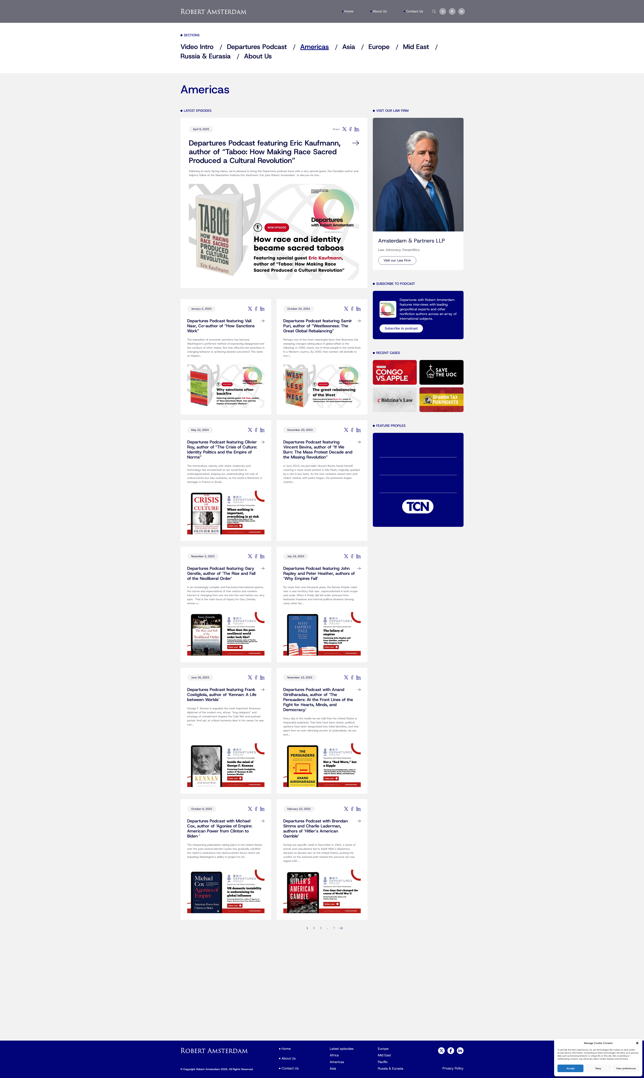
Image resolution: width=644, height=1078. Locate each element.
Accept (571, 1068)
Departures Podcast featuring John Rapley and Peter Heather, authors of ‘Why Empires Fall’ (319, 573)
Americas (314, 46)
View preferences (626, 1068)
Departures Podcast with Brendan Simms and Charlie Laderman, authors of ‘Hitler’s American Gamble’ (315, 829)
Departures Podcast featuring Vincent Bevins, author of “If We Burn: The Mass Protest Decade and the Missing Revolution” (317, 450)
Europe (379, 46)
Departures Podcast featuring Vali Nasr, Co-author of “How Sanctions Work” (221, 326)
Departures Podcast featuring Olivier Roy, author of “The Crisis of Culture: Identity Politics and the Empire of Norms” (222, 450)
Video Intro (196, 46)
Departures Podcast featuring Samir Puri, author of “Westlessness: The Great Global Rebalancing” (317, 326)
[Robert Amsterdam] (213, 11)
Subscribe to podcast (401, 328)
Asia (348, 46)
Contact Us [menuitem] (414, 11)
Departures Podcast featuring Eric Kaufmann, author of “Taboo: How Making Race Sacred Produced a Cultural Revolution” (264, 152)
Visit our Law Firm (397, 260)
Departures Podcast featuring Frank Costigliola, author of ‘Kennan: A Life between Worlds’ (221, 694)
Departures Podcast (257, 46)
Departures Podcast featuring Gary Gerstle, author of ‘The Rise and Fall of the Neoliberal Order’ (221, 573)
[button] (637, 1043)
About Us (258, 56)
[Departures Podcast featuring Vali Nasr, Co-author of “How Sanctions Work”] (225, 383)
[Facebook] (452, 11)
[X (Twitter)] (442, 11)
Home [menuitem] (348, 11)
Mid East (416, 46)
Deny (598, 1068)
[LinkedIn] (461, 11)
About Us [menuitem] (380, 11)
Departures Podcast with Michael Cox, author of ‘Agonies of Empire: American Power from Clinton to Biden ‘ (219, 829)
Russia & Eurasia (205, 56)
